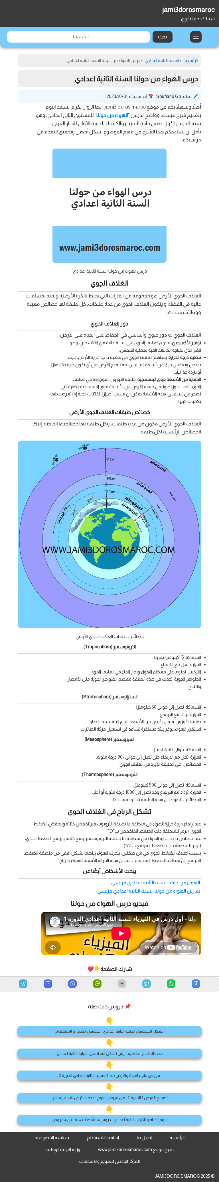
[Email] (121, 984)
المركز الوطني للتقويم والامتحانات (109, 1161)
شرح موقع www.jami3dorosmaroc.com (136, 1149)
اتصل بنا (144, 1137)
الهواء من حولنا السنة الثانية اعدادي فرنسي (155, 882)
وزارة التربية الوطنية (62, 1149)
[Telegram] (23, 983)
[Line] (97, 984)
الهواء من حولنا (112, 115)
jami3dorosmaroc (188, 9)
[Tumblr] (72, 984)
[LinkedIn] (48, 984)
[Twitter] (146, 984)
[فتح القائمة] (196, 37)
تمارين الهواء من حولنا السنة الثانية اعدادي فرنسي (148, 891)
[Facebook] (196, 984)
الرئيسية (177, 1137)
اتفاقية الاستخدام (103, 1137)
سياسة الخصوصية (52, 1137)
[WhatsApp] (171, 984)
